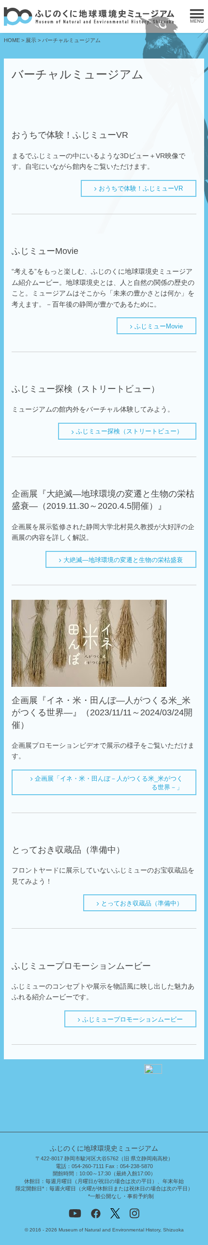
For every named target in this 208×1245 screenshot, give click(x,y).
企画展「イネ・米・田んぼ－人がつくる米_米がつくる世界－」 (108, 783)
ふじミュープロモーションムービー (131, 1019)
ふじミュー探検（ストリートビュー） (128, 431)
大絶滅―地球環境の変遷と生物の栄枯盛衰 (122, 559)
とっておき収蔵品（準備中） (141, 903)
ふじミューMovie (158, 326)
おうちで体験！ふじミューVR (140, 188)
